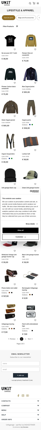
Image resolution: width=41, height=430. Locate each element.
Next (29, 339)
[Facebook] (18, 396)
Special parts (8, 18)
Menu (3, 410)
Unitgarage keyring (8, 324)
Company (5, 405)
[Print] (14, 49)
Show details (30, 224)
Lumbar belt (26, 154)
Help (3, 415)
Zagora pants (26, 120)
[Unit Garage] (6, 3)
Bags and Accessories (26, 18)
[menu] (38, 3)
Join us (21, 375)
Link (31, 380)
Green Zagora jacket (8, 120)
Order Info (6, 419)
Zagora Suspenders (8, 154)
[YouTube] (27, 396)
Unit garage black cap (9, 188)
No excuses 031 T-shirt (9, 53)
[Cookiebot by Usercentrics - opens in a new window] (30, 191)
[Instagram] (22, 396)
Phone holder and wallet (9, 288)
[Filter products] (17, 26)
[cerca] (30, 3)
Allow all (20, 230)
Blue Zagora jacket (28, 86)
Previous (12, 339)
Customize (19, 237)
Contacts (6, 401)
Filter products (8, 26)
